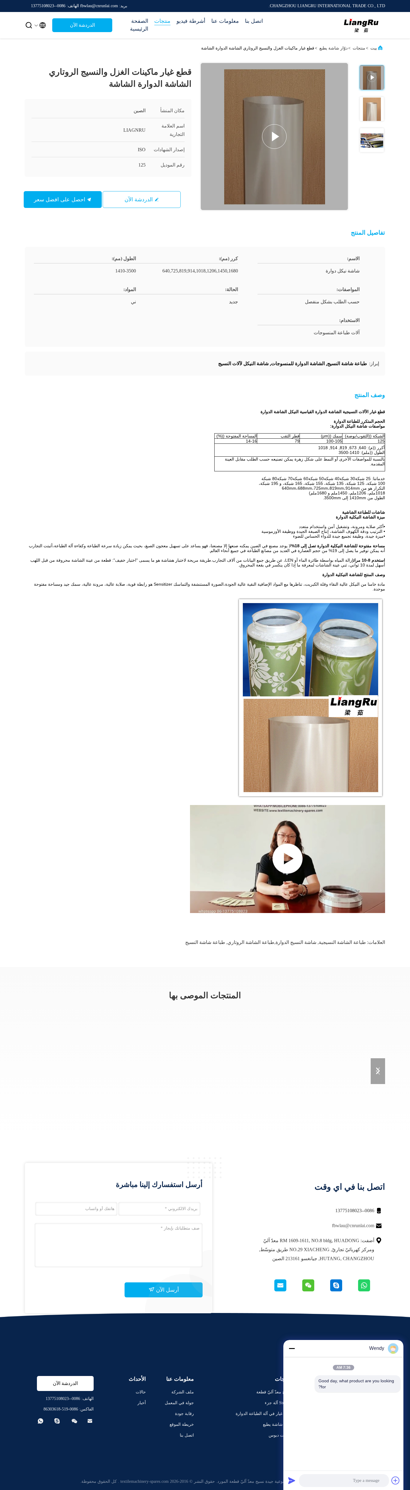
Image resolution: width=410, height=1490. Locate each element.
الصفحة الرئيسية (139, 25)
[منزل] (361, 25)
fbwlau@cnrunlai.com (353, 1225)
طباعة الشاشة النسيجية (342, 942)
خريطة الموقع (182, 1424)
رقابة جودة (184, 1413)
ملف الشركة (182, 1392)
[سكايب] (343, 1289)
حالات (141, 1392)
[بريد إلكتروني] (287, 1289)
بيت (373, 48)
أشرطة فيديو (190, 21)
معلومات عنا (225, 21)
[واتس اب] (371, 1289)
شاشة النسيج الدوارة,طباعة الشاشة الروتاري (272, 942)
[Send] (292, 1480)
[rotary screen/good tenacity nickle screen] (287, 859)
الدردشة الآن (82, 25)
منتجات (162, 21)
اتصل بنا (254, 21)
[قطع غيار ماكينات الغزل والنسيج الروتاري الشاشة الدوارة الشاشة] (274, 136)
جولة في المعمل (179, 1403)
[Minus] (291, 1348)
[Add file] (395, 1480)
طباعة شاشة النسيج (205, 942)
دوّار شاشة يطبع (333, 48)
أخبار (141, 1403)
